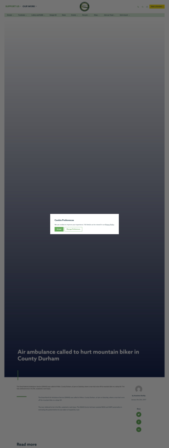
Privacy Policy (109, 224)
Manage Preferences (73, 229)
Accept (59, 229)
